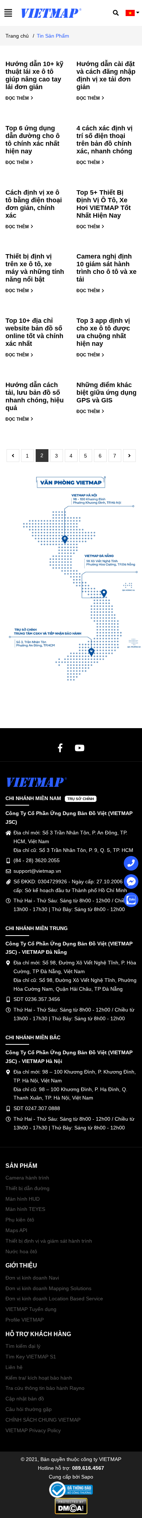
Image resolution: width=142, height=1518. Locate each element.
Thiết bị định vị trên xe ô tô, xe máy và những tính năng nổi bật (34, 268)
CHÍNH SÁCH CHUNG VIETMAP (42, 1420)
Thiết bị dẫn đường (27, 1188)
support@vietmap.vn (37, 871)
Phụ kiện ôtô (19, 1220)
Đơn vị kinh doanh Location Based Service (54, 1298)
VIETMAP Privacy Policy (33, 1430)
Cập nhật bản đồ (24, 1399)
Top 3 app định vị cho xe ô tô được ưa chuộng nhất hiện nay (103, 332)
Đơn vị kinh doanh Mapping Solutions (48, 1288)
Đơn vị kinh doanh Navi (32, 1278)
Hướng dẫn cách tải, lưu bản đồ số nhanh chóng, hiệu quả (34, 396)
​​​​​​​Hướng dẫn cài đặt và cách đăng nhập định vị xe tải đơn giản (105, 75)
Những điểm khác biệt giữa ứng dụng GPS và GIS (106, 392)
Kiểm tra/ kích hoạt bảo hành (38, 1378)
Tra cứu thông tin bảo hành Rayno (44, 1388)
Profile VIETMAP (24, 1320)
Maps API (16, 1230)
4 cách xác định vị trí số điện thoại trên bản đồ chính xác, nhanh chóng (104, 140)
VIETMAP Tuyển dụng (30, 1309)
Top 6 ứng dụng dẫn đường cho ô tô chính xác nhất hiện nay (32, 140)
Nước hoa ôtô (21, 1251)
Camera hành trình (27, 1178)
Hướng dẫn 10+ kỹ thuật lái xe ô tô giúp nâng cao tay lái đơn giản (34, 75)
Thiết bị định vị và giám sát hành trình (48, 1241)
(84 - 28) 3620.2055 (36, 860)
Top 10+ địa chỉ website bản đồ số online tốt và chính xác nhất (34, 332)
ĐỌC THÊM (17, 98)
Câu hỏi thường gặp (28, 1409)
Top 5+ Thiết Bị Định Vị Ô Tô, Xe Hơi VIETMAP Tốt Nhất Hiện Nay (103, 204)
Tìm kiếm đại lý (22, 1346)
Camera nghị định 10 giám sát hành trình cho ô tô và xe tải (106, 268)
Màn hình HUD (22, 1199)
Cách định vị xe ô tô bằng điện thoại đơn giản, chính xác (33, 204)
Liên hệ (14, 1367)
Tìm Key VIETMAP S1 (30, 1357)
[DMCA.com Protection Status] (71, 1506)
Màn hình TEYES (25, 1209)
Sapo (87, 1477)
